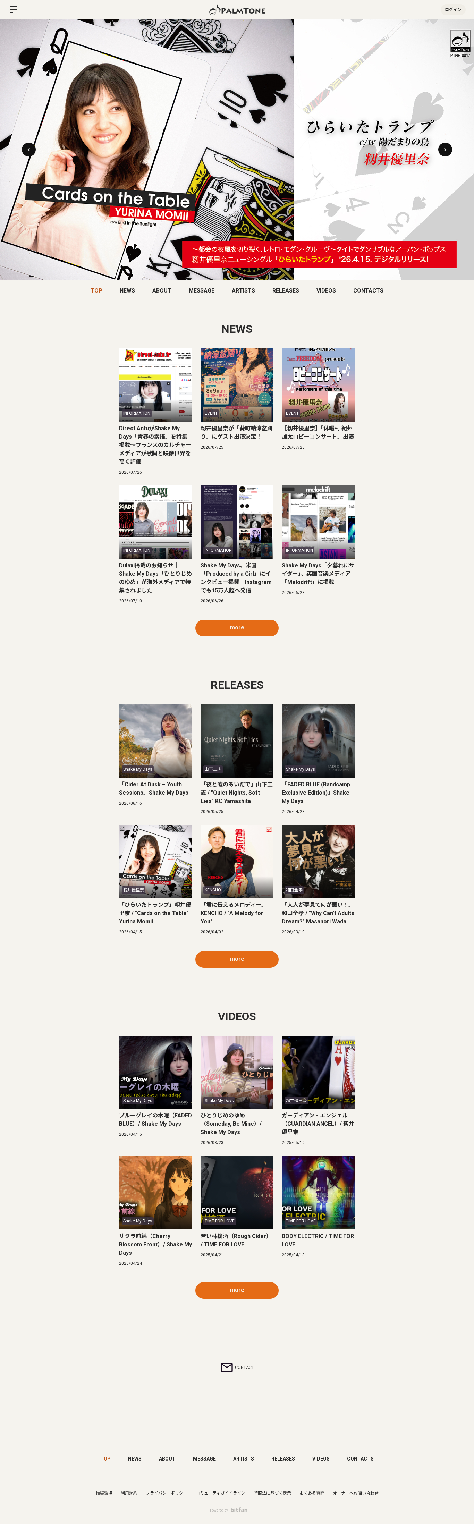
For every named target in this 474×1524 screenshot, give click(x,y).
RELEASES (285, 290)
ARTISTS (243, 290)
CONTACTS (368, 290)
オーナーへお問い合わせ (356, 1493)
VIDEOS (326, 290)
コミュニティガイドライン (220, 1493)
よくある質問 (311, 1493)
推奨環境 (104, 1493)
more (237, 627)
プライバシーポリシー (166, 1493)
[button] (445, 149)
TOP (96, 290)
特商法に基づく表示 (272, 1493)
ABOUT (161, 290)
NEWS (127, 290)
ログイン (453, 9)
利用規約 (129, 1493)
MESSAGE (201, 290)
